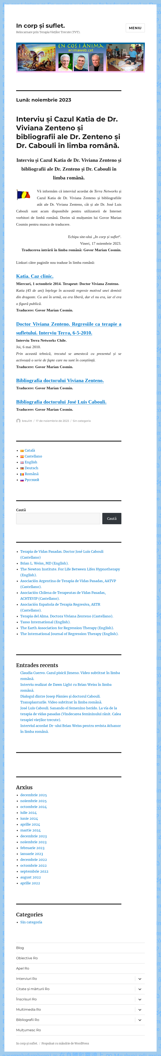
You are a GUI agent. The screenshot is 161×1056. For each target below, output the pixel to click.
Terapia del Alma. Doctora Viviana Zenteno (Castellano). (66, 616)
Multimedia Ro (28, 1010)
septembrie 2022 (34, 871)
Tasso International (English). (45, 622)
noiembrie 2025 (33, 801)
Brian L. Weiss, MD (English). (44, 563)
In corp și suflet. (40, 25)
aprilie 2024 (30, 824)
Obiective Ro (27, 958)
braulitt (27, 420)
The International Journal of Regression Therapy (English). (69, 634)
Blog (20, 948)
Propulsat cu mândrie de (58, 1043)
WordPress (81, 1043)
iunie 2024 (29, 818)
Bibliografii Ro (27, 1020)
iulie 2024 (28, 812)
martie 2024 (30, 830)
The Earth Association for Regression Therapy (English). (67, 628)
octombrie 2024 (33, 807)
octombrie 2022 (33, 865)
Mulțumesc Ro (28, 1030)
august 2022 (30, 877)
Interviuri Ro (26, 979)
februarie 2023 (32, 848)
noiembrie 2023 (33, 842)
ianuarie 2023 (31, 854)
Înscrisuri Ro (26, 999)
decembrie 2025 (33, 795)
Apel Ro (22, 968)
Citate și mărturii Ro (32, 989)
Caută (21, 510)
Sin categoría (82, 420)
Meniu (135, 28)
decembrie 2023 (33, 836)
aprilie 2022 (30, 883)
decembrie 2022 (33, 859)
